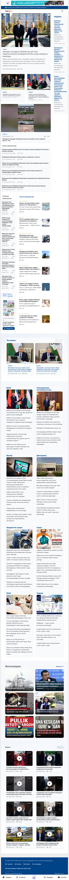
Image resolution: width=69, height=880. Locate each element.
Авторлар (18, 864)
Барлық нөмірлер (10, 295)
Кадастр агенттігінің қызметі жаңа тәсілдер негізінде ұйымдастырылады (8, 252)
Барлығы (60, 747)
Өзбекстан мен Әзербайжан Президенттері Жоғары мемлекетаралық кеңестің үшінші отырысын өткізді (24, 186)
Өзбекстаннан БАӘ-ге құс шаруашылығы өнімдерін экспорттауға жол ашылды (15, 494)
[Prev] (56, 340)
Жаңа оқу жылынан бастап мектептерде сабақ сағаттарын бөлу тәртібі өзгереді (18, 642)
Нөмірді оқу (9, 328)
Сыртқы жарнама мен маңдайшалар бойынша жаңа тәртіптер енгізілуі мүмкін (18, 502)
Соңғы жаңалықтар (9, 146)
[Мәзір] (62, 11)
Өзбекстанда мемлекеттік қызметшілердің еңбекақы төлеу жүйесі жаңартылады (7, 221)
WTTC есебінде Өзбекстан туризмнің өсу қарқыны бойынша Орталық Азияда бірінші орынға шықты (49, 618)
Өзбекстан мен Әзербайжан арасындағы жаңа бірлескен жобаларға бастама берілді (25, 179)
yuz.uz (62, 873)
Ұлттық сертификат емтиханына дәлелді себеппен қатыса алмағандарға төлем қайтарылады (18, 623)
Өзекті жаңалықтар (27, 197)
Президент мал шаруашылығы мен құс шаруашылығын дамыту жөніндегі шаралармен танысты (8, 206)
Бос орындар (36, 864)
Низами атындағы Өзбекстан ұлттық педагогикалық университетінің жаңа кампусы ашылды (25, 53)
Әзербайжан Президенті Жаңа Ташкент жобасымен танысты (12, 95)
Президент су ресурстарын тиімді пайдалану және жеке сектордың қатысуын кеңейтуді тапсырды (48, 369)
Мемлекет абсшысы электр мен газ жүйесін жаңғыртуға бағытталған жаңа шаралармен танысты (8, 237)
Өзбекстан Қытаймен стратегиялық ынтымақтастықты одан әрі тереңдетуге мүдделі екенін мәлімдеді (19, 420)
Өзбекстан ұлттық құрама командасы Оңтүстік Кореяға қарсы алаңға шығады (49, 558)
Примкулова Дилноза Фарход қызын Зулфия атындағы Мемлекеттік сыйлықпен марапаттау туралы (59, 54)
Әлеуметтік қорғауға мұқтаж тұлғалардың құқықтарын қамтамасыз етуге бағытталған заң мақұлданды (19, 584)
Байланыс (26, 864)
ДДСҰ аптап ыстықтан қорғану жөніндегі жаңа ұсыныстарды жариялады (47, 502)
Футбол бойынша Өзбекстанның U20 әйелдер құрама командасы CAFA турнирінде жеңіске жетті (49, 578)
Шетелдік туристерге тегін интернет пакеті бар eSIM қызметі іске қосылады (49, 637)
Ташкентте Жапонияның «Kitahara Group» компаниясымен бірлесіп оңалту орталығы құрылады (48, 494)
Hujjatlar (58, 17)
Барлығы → (60, 666)
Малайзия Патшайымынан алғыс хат (49, 428)
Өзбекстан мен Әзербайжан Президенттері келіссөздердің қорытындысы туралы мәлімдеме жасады (39, 96)
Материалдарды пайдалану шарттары (18, 868)
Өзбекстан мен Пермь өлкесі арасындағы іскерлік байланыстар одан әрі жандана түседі (17, 447)
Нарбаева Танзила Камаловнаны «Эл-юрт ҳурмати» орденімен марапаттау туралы (58, 26)
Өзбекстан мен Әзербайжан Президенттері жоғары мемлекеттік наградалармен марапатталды (22, 171)
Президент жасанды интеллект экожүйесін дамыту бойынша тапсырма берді (8, 265)
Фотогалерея (13, 666)
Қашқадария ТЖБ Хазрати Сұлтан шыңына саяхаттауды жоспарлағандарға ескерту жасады (18, 576)
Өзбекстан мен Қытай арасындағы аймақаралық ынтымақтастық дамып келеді (18, 428)
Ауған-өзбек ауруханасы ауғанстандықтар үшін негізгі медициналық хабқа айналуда (47, 480)
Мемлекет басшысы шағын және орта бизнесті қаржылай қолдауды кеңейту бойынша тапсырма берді (20, 369)
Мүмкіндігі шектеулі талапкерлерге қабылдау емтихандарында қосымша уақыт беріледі (18, 552)
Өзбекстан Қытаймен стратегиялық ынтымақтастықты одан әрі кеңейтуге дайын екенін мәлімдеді (19, 413)
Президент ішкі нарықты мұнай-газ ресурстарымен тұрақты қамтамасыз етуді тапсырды (8, 280)
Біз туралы (8, 864)
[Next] (60, 340)
